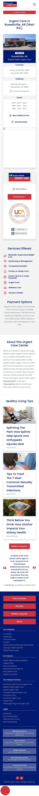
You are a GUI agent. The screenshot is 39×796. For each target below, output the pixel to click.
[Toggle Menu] (34, 4)
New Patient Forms (10, 671)
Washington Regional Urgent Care (16, 704)
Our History (7, 634)
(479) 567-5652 (22, 70)
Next (32, 398)
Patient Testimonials (11, 650)
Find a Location (19, 598)
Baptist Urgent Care (10, 690)
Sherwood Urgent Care (12, 698)
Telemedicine (9, 384)
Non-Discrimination (10, 716)
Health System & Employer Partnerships (18, 645)
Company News (9, 639)
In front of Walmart (21, 91)
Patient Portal (8, 663)
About (19, 621)
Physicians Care (9, 695)
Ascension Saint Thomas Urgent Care (17, 684)
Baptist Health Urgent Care (13, 687)
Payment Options (10, 666)
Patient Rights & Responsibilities (15, 660)
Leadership (7, 637)
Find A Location (20, 12)
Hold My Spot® (9, 381)
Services (19, 606)
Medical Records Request (13, 669)
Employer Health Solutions (13, 648)
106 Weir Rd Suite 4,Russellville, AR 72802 (19, 85)
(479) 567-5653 (21, 73)
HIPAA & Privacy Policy (11, 719)
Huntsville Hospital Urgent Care (15, 692)
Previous (7, 398)
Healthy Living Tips (19, 546)
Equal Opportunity (10, 722)
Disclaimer (7, 713)
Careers (6, 642)
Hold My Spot (19, 197)
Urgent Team (8, 701)
